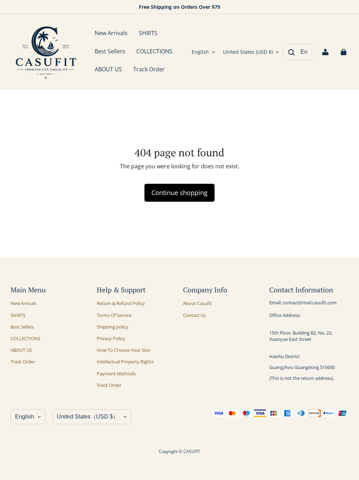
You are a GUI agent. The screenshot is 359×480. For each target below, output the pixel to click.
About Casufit (197, 303)
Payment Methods (116, 373)
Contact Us (194, 315)
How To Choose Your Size (123, 350)
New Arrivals (23, 303)
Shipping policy (112, 327)
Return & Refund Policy (121, 303)
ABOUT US (21, 350)
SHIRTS (18, 315)
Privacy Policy (111, 338)
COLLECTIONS (25, 338)
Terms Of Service (114, 315)
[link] (148, 34)
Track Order (23, 361)
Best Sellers (22, 327)
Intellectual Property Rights (125, 361)
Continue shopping (179, 192)
